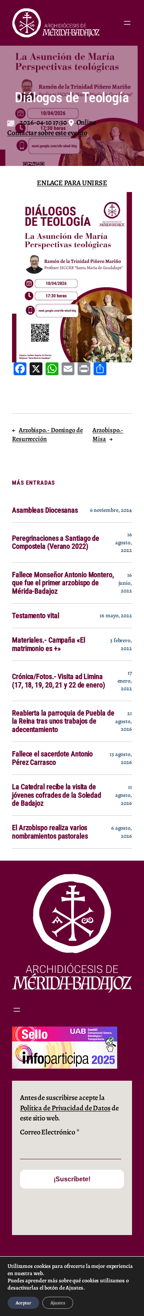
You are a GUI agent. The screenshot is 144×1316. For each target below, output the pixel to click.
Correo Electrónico (50, 1132)
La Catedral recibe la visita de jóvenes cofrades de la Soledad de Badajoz (56, 795)
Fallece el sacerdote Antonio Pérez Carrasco (52, 758)
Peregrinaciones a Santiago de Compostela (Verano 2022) (55, 542)
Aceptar (23, 1303)
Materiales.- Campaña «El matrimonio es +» (48, 644)
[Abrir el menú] (127, 23)
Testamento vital (35, 616)
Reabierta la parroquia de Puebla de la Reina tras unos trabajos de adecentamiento (63, 721)
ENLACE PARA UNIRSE (72, 183)
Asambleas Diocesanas (45, 510)
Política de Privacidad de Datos (65, 1108)
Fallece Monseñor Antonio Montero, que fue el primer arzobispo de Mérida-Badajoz (63, 583)
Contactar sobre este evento (47, 132)
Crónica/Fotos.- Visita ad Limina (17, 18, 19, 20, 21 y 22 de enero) (58, 681)
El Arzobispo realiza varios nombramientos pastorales (50, 832)
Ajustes (57, 1303)
